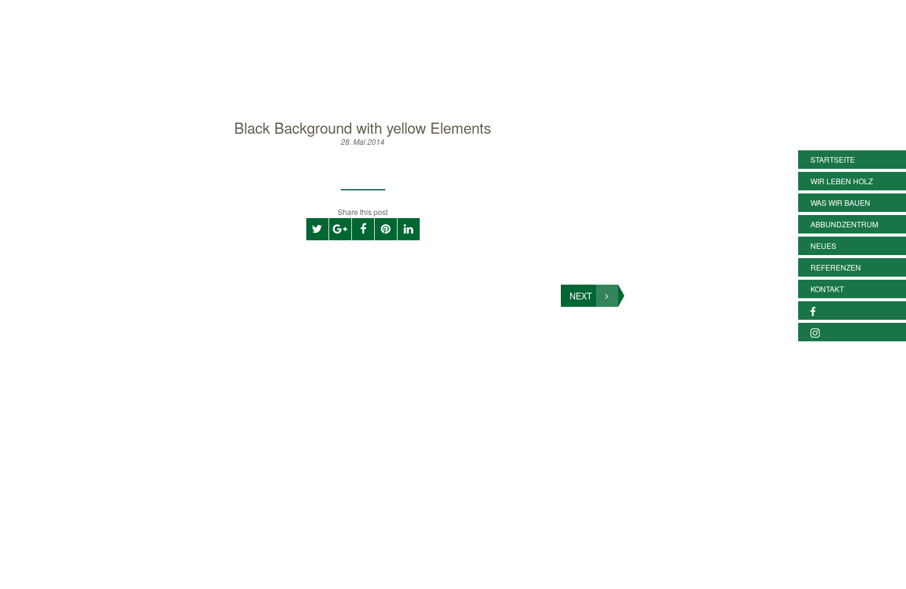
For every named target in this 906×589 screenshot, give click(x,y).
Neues (823, 245)
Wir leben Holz (841, 181)
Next (580, 296)
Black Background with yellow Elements (362, 127)
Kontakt (827, 288)
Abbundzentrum (844, 224)
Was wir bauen (840, 202)
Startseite (832, 159)
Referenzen (835, 267)
